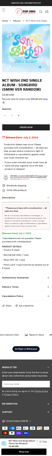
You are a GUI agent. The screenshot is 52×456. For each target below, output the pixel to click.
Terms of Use (41, 391)
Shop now (24, 451)
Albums (17, 20)
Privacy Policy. (11, 394)
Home (5, 20)
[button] (47, 12)
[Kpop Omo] (25, 12)
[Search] (41, 12)
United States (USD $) (17, 421)
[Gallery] (26, 48)
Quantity (6, 109)
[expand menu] (4, 10)
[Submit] (46, 384)
